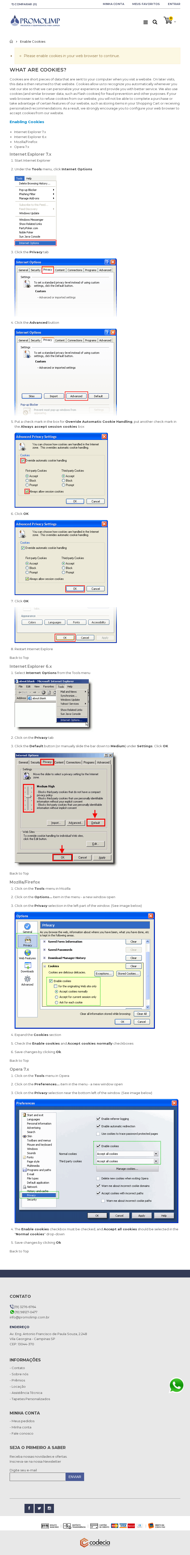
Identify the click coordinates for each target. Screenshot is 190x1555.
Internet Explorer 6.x (30, 137)
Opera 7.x (21, 147)
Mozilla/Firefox (25, 142)
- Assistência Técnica (26, 1393)
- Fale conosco (21, 1433)
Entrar (174, 4)
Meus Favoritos (146, 4)
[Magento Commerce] (35, 20)
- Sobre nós (19, 1374)
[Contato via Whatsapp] (176, 1385)
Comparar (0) (26, 4)
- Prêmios (17, 1380)
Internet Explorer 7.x (30, 132)
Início (11, 41)
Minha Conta (113, 4)
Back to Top (19, 658)
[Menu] (145, 22)
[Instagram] (49, 1508)
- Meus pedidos (22, 1421)
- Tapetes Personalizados (30, 1399)
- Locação (18, 1386)
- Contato (17, 1368)
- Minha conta (20, 1427)
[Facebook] (29, 1508)
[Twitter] (39, 1508)
